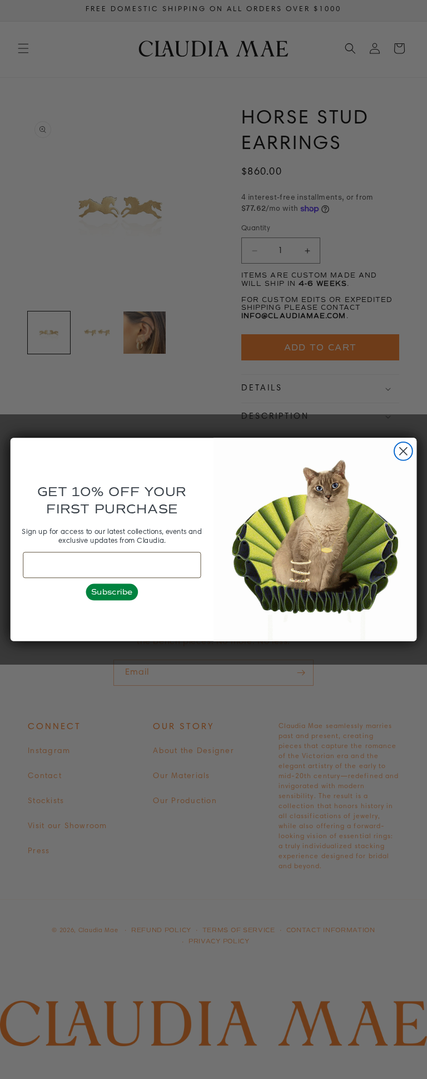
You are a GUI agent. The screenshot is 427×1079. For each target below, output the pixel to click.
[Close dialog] (403, 451)
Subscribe (112, 592)
